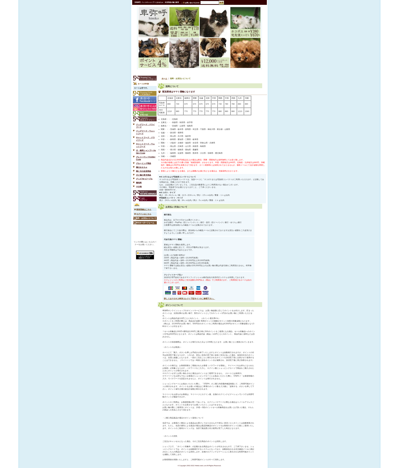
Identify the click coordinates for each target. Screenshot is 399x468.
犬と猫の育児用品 (143, 175)
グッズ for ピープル (144, 179)
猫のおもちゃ (141, 167)
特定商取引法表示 (145, 192)
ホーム (164, 78)
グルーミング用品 (143, 163)
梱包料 (139, 183)
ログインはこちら (143, 214)
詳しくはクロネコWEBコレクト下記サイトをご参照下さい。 (189, 298)
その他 (139, 186)
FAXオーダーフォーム (145, 223)
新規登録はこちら (143, 209)
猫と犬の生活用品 (143, 171)
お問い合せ (189, 3)
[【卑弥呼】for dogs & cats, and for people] (148, 13)
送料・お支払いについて (146, 218)
